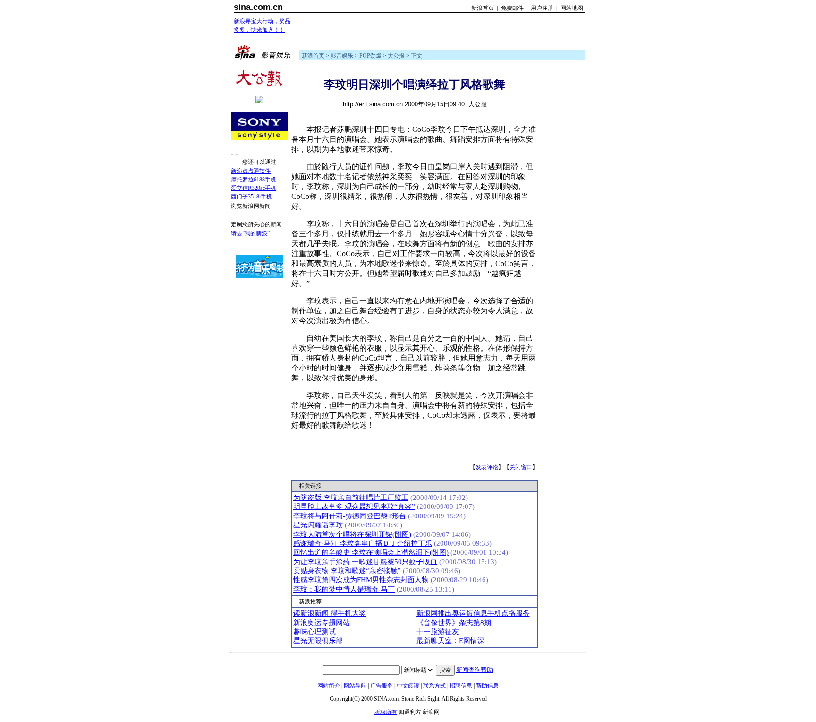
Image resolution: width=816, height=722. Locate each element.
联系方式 (434, 685)
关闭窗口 (521, 467)
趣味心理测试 (314, 632)
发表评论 (487, 467)
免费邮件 (512, 8)
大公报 (396, 55)
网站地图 (572, 8)
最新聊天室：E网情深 (450, 641)
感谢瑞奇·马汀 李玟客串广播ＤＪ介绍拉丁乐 (362, 543)
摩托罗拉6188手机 (253, 179)
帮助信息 (487, 685)
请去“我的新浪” (250, 233)
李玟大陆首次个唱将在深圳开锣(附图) (352, 534)
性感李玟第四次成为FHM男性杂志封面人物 (361, 580)
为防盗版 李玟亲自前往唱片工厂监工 (350, 497)
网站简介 (328, 685)
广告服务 (381, 685)
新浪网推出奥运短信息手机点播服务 (473, 613)
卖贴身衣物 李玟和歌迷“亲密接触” (347, 571)
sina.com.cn (258, 7)
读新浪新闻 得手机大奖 (329, 613)
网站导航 (355, 685)
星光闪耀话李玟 (318, 525)
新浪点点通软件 (251, 171)
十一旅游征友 (437, 632)
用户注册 (542, 8)
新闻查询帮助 (474, 669)
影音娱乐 (342, 55)
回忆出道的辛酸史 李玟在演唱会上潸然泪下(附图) (371, 552)
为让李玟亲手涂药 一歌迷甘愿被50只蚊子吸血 (365, 562)
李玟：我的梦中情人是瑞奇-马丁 (344, 589)
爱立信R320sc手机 (253, 188)
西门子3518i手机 (251, 196)
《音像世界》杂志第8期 (453, 623)
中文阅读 (408, 685)
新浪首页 (482, 8)
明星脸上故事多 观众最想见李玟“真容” (354, 506)
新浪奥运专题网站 (321, 623)
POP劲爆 (370, 55)
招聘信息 (461, 685)
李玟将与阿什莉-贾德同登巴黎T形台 (349, 516)
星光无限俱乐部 (318, 641)
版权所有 (385, 712)
